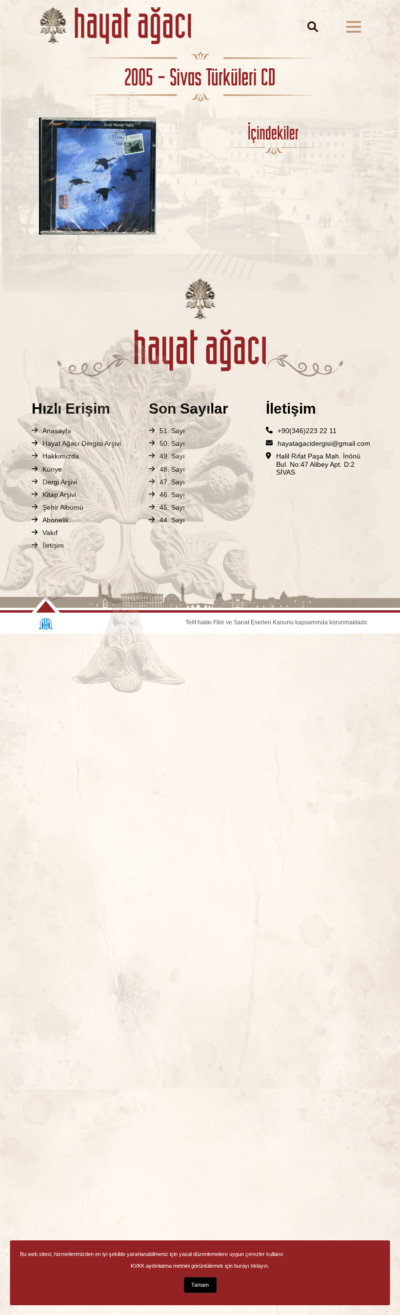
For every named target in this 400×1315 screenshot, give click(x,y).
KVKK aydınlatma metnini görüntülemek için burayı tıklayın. (200, 1266)
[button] (353, 27)
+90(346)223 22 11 (307, 431)
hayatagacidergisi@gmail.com (324, 443)
